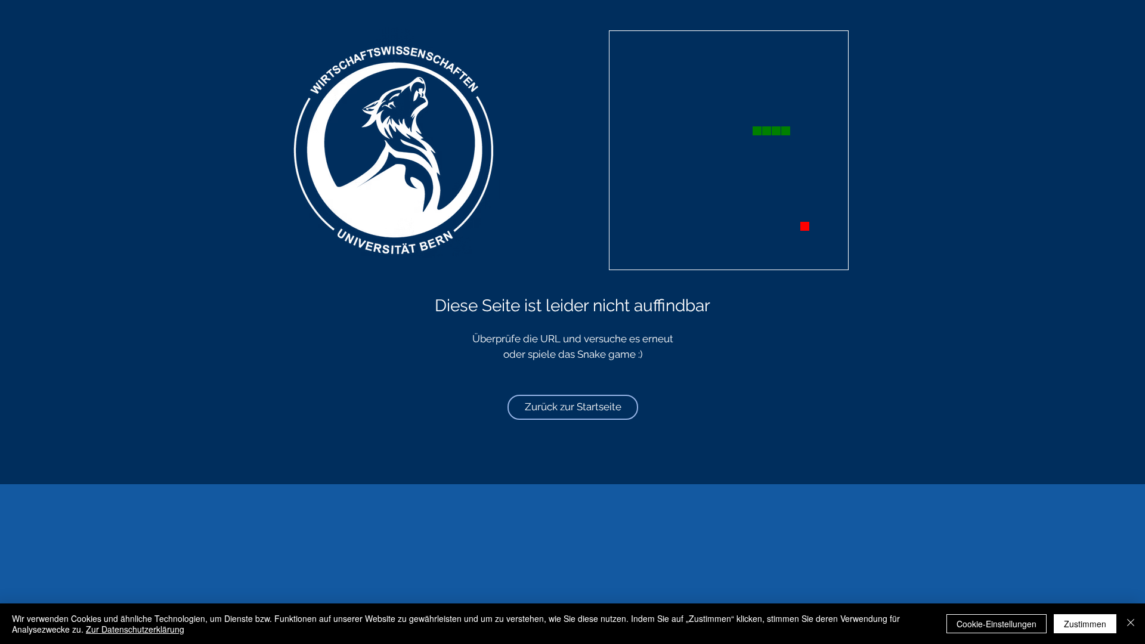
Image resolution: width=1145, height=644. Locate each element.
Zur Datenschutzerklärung (135, 629)
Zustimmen (1085, 624)
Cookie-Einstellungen (996, 624)
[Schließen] (1131, 623)
